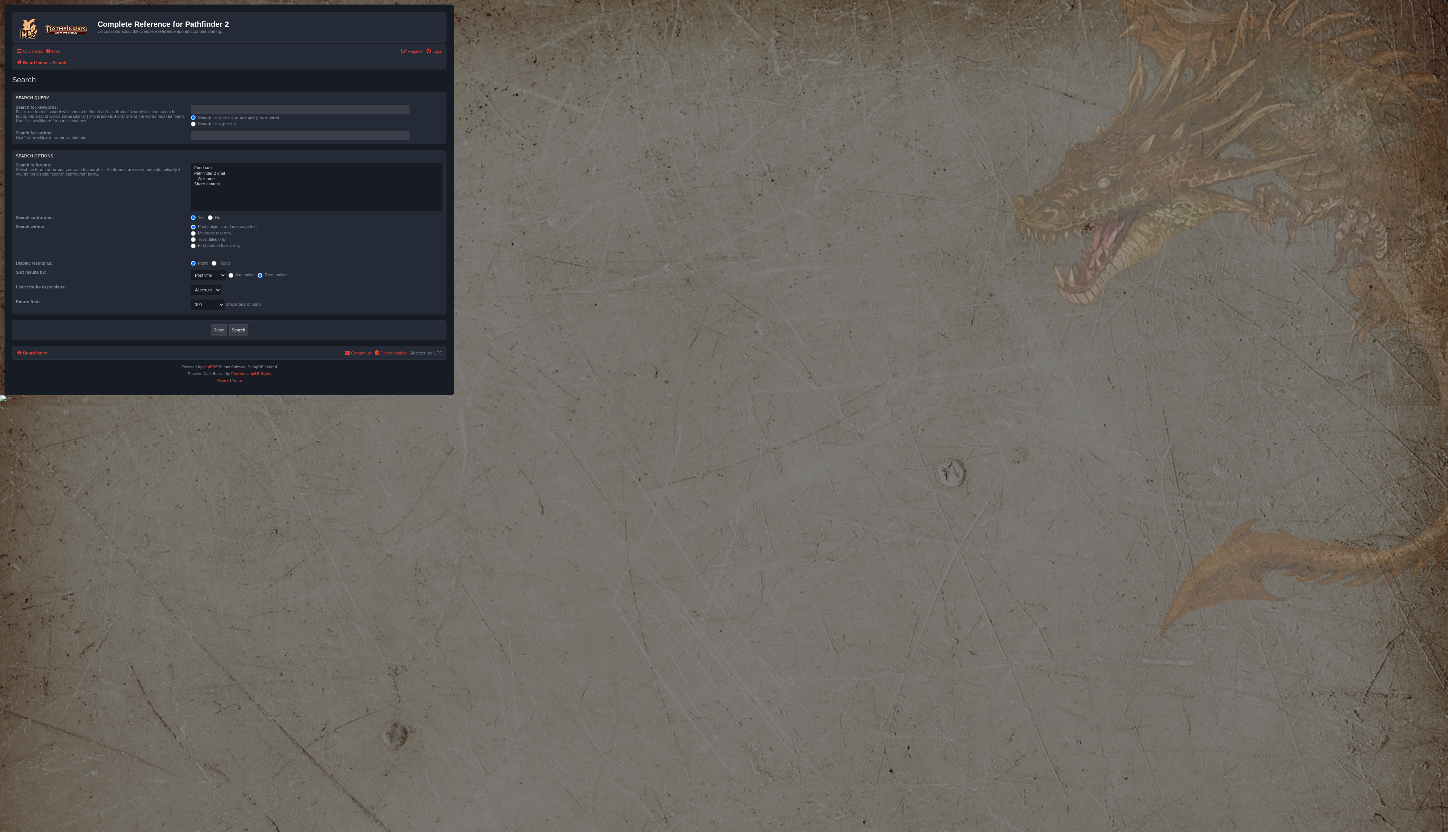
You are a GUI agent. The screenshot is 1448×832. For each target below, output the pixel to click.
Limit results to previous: (41, 287)
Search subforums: (35, 217)
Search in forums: (33, 165)
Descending (275, 275)
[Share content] (316, 184)
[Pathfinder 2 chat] (316, 173)
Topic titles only (211, 239)
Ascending (245, 275)
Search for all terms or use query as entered (238, 117)
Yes (201, 217)
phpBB (209, 367)
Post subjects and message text (227, 226)
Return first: (28, 301)
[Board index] (56, 27)
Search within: (30, 226)
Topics (224, 263)
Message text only (214, 233)
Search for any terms (217, 123)
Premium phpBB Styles (251, 373)
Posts (203, 263)
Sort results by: (31, 272)
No (217, 217)
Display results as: (34, 263)
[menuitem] (52, 51)
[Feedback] (316, 168)
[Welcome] (316, 179)
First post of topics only (219, 245)
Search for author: (34, 133)
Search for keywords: (37, 107)
